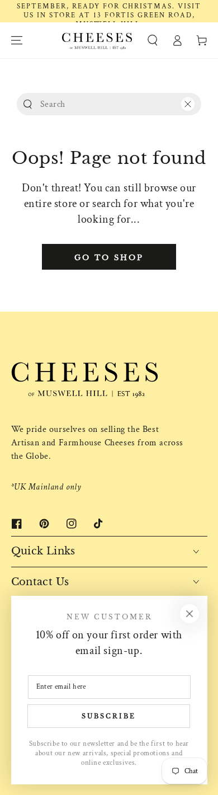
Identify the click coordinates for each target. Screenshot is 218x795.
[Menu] (16, 40)
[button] (152, 40)
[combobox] (106, 104)
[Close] (188, 104)
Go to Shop (109, 257)
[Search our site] (27, 104)
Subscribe (109, 716)
